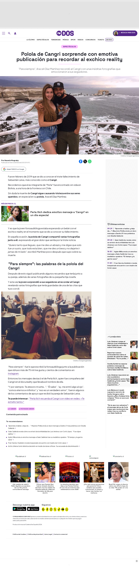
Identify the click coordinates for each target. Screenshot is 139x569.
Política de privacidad (35, 534)
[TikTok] (58, 509)
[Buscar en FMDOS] (9, 33)
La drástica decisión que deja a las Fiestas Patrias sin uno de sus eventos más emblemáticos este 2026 (69, 486)
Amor (73, 40)
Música (66, 40)
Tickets (101, 40)
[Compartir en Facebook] (81, 161)
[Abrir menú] (3, 33)
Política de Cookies (19, 534)
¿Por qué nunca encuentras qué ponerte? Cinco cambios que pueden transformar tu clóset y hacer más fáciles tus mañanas (94, 488)
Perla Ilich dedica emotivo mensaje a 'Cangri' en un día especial (59, 213)
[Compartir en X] (85, 161)
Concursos (90, 40)
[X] (55, 509)
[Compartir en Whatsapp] (89, 161)
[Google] (43, 509)
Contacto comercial (60, 534)
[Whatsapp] (66, 509)
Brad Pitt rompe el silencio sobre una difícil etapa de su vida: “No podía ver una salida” (118, 486)
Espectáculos (43, 40)
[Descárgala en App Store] (33, 509)
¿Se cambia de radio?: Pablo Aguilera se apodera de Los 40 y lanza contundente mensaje (20, 486)
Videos (80, 40)
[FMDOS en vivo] (115, 33)
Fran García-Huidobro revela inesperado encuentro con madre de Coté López (37, 443)
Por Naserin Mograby (10, 160)
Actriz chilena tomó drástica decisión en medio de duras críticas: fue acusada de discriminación (43, 446)
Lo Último (31, 40)
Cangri (13, 409)
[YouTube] (62, 509)
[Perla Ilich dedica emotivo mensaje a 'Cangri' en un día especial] (15, 213)
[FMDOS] (65, 33)
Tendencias (56, 40)
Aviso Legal (48, 534)
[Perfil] (15, 33)
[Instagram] (51, 509)
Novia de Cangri (27, 409)
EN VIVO (109, 40)
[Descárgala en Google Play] (19, 509)
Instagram (13, 373)
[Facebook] (47, 509)
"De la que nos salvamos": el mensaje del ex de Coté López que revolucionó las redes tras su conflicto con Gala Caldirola (118, 409)
